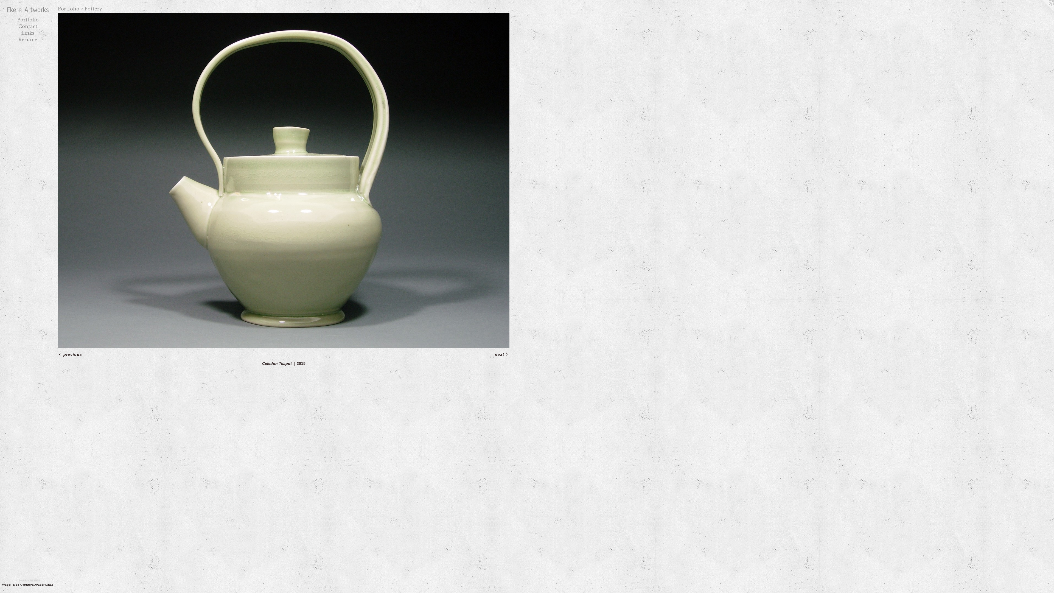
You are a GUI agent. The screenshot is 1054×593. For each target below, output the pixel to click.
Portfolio (28, 20)
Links (27, 33)
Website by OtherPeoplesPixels (28, 584)
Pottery (93, 9)
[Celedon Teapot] (283, 180)
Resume (27, 39)
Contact (27, 26)
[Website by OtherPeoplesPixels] (1043, 11)
